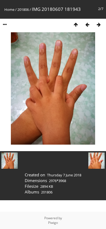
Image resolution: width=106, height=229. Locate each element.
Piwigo (53, 222)
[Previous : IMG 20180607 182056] (87, 24)
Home (9, 9)
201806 (23, 9)
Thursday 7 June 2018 (64, 175)
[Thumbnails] (76, 24)
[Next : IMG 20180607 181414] (98, 24)
